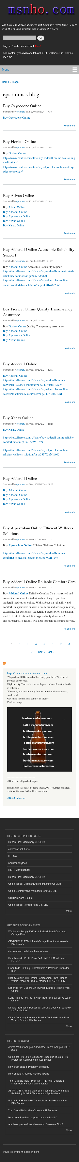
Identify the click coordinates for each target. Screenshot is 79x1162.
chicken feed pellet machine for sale (28, 951)
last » (51, 652)
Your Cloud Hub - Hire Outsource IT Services (32, 1110)
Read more (69, 125)
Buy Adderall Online (15, 212)
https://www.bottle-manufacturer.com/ (27, 673)
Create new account (23, 46)
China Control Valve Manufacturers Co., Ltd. (32, 890)
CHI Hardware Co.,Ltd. (20, 897)
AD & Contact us (16, 798)
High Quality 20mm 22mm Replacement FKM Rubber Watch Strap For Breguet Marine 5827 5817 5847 (37, 979)
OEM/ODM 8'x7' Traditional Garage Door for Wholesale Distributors (38, 942)
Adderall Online (18, 267)
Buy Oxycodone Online (22, 105)
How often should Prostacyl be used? (28, 1066)
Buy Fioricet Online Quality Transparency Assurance (37, 311)
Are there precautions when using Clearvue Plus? (35, 1124)
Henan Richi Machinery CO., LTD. (26, 841)
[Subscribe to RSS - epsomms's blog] (4, 662)
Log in (6, 46)
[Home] (39, 10)
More (69, 910)
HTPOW (12, 855)
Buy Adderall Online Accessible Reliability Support (38, 252)
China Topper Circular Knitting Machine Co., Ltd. (34, 883)
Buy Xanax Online (13, 225)
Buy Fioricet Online (19, 141)
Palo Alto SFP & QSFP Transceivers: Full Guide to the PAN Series (37, 1102)
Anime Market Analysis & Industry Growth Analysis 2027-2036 (39, 1048)
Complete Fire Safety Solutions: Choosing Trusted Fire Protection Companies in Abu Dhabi (38, 1058)
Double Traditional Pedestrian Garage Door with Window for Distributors (39, 1009)
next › (41, 652)
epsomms (21, 111)
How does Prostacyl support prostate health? (33, 1117)
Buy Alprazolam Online (16, 216)
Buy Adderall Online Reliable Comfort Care (39, 581)
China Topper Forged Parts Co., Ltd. (28, 904)
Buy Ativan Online (18, 195)
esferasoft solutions (19, 849)
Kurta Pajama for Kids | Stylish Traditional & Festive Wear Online (39, 999)
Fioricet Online (17, 153)
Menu (5, 69)
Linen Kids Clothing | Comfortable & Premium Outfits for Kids (38, 969)
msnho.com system (28, 1151)
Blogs (15, 82)
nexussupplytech (17, 862)
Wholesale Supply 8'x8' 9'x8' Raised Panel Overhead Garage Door (37, 933)
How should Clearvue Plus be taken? (28, 1073)
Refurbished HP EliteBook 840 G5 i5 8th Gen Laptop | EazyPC (37, 959)
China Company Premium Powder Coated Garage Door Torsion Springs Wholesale (39, 1019)
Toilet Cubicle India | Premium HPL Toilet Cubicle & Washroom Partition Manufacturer (36, 1082)
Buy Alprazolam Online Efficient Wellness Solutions (38, 530)
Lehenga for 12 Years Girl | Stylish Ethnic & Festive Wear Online (39, 989)
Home (5, 82)
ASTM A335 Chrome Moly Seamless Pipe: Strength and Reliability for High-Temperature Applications (38, 1092)
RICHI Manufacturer (19, 869)
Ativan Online (17, 207)
